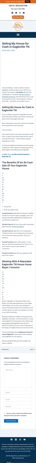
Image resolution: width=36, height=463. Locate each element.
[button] (18, 34)
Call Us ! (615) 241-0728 (18, 6)
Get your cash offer (18, 9)
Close (27, 1)
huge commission (18, 226)
